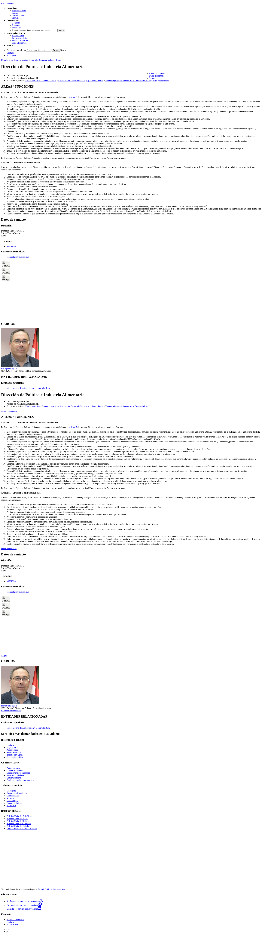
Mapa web (16, 28)
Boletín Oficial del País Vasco (19, 816)
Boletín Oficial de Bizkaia (18, 821)
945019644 (11, 246)
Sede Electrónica (19, 43)
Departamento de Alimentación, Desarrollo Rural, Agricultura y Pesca (31, 60)
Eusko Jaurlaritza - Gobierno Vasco (40, 80)
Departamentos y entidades (18, 773)
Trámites (15, 18)
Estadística (11, 805)
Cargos (4, 655)
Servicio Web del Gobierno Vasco (52, 889)
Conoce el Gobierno (15, 770)
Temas (15, 13)
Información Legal (15, 755)
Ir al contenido (7, 3)
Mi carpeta (11, 55)
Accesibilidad (18, 35)
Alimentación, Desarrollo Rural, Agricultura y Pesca (80, 80)
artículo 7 (73, 97)
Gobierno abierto (14, 778)
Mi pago (10, 798)
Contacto (16, 23)
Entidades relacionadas (11, 710)
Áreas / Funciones (9, 411)
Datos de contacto (9, 548)
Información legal (19, 38)
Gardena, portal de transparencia (20, 780)
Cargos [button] (152, 78)
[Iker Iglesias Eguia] (20, 366)
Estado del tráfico (14, 803)
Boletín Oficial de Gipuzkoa (19, 823)
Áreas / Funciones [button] (157, 73)
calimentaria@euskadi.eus (18, 257)
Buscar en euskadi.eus (21, 30)
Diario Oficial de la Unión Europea (22, 828)
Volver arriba (12, 924)
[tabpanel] (131, 150)
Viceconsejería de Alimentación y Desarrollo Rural (127, 80)
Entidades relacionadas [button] (159, 81)
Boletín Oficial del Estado (18, 826)
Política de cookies (20, 40)
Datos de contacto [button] (156, 76)
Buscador (16, 25)
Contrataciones (13, 795)
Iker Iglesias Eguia (9, 368)
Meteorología (12, 800)
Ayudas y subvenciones (17, 793)
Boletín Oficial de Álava (17, 818)
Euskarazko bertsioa (15, 919)
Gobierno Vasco (19, 15)
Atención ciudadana (15, 775)
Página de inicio (19, 10)
